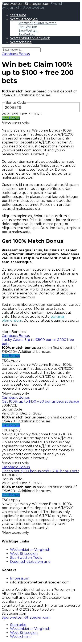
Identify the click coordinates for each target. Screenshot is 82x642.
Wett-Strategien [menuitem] (24, 633)
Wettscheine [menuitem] (21, 637)
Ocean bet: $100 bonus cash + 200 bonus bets (40, 471)
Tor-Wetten (27, 34)
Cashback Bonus (16, 54)
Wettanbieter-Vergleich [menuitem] (30, 629)
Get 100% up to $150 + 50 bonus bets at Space (40, 401)
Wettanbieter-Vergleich (30, 38)
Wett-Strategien (24, 19)
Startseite (18, 15)
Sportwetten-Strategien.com (26, 4)
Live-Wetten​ (28, 27)
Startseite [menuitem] (18, 625)
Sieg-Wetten (28, 30)
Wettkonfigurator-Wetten (38, 23)
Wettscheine (21, 42)
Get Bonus (11, 118)
